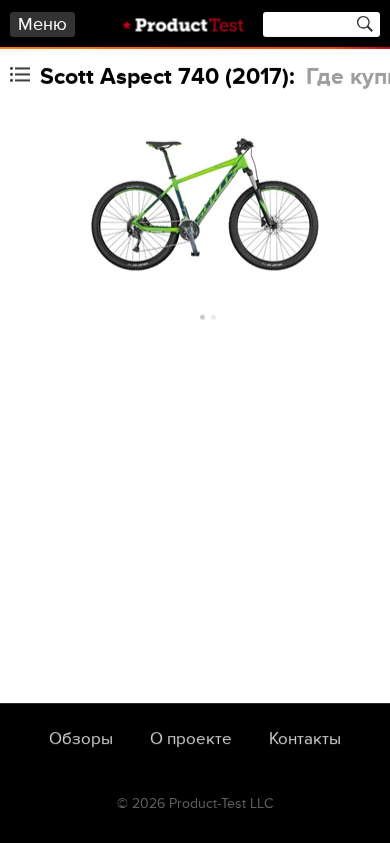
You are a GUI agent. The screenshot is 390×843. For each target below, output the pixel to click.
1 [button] (202, 317)
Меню (42, 24)
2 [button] (213, 317)
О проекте (191, 739)
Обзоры (81, 739)
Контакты (305, 739)
